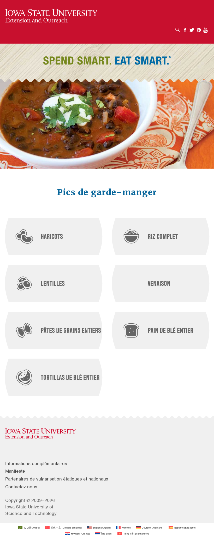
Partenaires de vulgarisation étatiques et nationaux (56, 479)
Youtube (206, 28)
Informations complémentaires (36, 463)
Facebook (185, 28)
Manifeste (15, 471)
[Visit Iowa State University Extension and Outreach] (107, 433)
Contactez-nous (21, 487)
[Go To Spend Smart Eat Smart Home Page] (51, 16)
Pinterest (199, 28)
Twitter (192, 28)
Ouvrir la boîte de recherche (179, 28)
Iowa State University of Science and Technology (31, 510)
